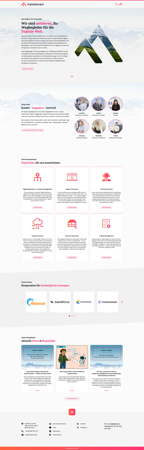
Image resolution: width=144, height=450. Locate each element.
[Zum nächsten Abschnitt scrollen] (72, 76)
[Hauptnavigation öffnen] (121, 4)
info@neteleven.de (31, 435)
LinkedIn (83, 424)
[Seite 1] (69, 316)
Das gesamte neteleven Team (32, 130)
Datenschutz (57, 435)
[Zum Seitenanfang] (72, 412)
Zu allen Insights (72, 399)
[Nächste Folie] (122, 302)
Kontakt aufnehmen (59, 424)
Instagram (83, 427)
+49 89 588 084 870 (31, 431)
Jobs (54, 427)
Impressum (56, 431)
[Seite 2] (72, 316)
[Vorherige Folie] (22, 302)
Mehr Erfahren (27, 69)
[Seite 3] (74, 316)
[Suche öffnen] (117, 4)
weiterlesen (37, 207)
